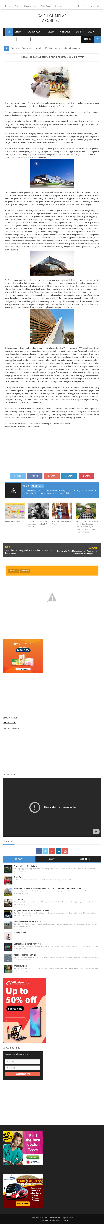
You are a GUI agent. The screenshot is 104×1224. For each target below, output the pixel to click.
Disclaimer (59, 6)
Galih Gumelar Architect (52, 18)
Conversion (13, 571)
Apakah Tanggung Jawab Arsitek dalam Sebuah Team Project (39, 524)
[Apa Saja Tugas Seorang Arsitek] (64, 511)
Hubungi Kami (30, 6)
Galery (91, 32)
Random (87, 39)
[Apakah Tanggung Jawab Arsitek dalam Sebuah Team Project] (40, 511)
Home (7, 6)
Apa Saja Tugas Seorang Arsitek (61, 522)
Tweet (18, 476)
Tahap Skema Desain (13, 521)
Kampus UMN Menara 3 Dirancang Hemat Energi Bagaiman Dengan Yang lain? (48, 888)
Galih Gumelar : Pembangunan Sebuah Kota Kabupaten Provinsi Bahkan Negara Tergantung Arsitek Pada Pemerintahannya (87, 526)
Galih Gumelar (34, 32)
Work (78, 32)
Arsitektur (65, 32)
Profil (17, 6)
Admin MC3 (37, 486)
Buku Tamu (45, 6)
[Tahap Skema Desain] (16, 511)
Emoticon (25, 571)
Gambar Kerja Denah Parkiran (27, 944)
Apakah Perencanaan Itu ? (25, 955)
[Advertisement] (52, 450)
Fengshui (51, 32)
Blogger (65, 1220)
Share (35, 476)
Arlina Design (49, 1220)
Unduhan (23, 39)
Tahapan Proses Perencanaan (27, 922)
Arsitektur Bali (20, 966)
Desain (18, 32)
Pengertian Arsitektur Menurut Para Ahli (31, 910)
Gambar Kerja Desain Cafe (25, 866)
